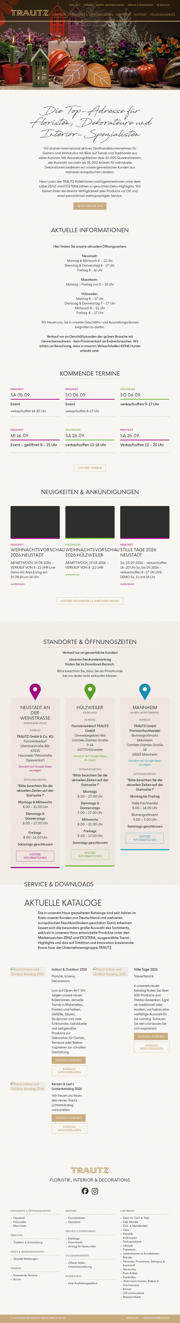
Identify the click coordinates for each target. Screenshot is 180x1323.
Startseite (59, 14)
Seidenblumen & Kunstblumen (141, 1253)
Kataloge (74, 1238)
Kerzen (127, 1289)
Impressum (132, 1318)
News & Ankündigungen (110, 5)
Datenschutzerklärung (155, 1318)
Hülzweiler (19, 1222)
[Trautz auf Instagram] (95, 1194)
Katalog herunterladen (69, 1070)
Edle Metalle (130, 1222)
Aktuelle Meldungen (25, 1259)
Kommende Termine (25, 1275)
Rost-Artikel (130, 1273)
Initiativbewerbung (80, 1266)
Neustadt (19, 1218)
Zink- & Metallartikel (135, 1226)
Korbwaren (130, 1237)
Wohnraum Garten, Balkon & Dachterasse (141, 1283)
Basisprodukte (132, 1297)
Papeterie (129, 1249)
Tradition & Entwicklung (27, 1242)
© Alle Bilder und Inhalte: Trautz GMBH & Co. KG (38, 1318)
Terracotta (129, 1269)
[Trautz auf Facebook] (85, 1194)
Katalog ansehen (69, 1060)
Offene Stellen (77, 1263)
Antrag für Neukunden (82, 1246)
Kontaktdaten (76, 1218)
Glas (126, 1230)
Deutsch (164, 5)
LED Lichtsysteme (133, 1293)
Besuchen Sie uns (90, 206)
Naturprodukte (132, 1241)
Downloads (75, 1242)
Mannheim (19, 1226)
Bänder (127, 1257)
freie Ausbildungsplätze (82, 1283)
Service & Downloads (140, 5)
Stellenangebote (162, 14)
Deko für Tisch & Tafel (136, 1218)
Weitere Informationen (35, 856)
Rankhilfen (129, 1277)
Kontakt (140, 14)
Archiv (17, 1279)
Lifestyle (128, 1245)
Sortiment (123, 14)
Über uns (74, 5)
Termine (87, 5)
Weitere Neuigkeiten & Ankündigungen (89, 601)
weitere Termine (90, 468)
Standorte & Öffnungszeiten (91, 14)
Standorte (74, 1222)
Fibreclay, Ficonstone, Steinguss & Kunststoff (144, 1263)
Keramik (128, 1233)
